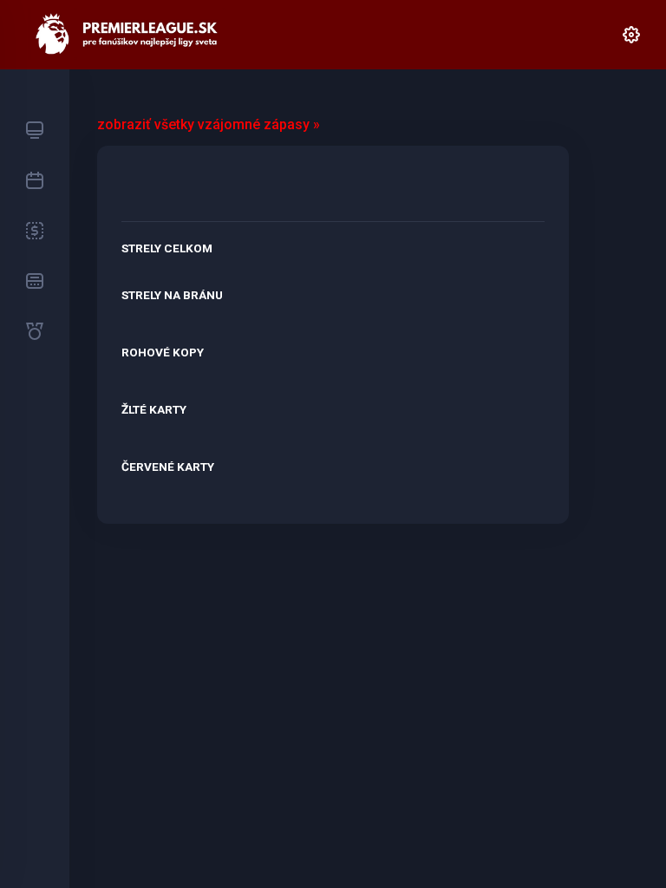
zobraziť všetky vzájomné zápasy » (208, 124)
